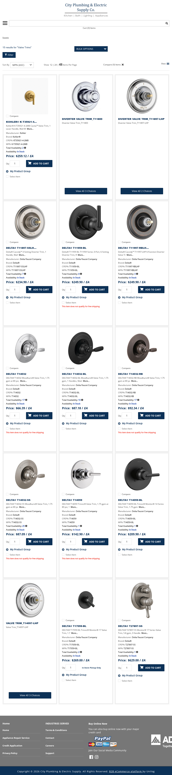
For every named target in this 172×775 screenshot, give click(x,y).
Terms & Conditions (56, 730)
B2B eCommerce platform (126, 771)
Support (50, 753)
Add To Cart (41, 163)
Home (6, 730)
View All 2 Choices (142, 191)
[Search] (166, 23)
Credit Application (12, 745)
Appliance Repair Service (16, 737)
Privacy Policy (10, 753)
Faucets (6, 37)
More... (30, 128)
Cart (89, 28)
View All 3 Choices (86, 191)
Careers (50, 745)
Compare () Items (112, 64)
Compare (14, 116)
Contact (50, 737)
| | (56, 64)
